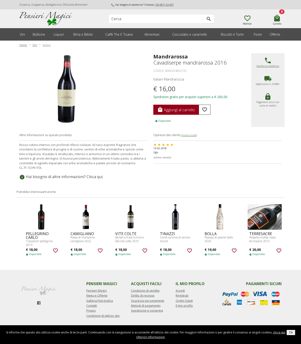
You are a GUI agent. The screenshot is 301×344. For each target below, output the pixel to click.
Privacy (91, 311)
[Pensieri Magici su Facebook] (38, 303)
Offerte (275, 34)
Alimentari (151, 34)
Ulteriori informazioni (150, 337)
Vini (22, 34)
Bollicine (39, 34)
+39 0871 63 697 (164, 4)
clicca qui (279, 332)
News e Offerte (96, 296)
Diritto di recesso (142, 296)
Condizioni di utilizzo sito (103, 316)
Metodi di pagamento (146, 306)
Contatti (91, 306)
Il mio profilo (184, 306)
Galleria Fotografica (99, 301)
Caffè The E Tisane (119, 34)
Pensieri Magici (96, 291)
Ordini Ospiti (184, 301)
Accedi (180, 291)
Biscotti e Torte (232, 34)
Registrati (182, 296)
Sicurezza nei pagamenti (147, 301)
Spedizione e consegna (147, 311)
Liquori (59, 34)
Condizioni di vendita (145, 291)
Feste (258, 34)
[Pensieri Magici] (49, 19)
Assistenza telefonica (267, 66)
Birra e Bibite (83, 34)
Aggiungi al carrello (176, 109)
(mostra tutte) (189, 135)
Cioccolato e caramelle (189, 34)
